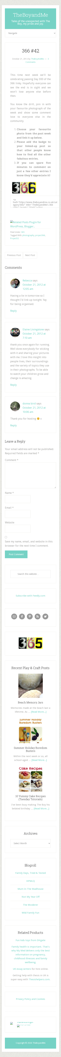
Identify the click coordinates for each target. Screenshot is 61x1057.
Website (9, 522)
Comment (11, 460)
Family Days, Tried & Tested (30, 873)
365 (23, 232)
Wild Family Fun (30, 912)
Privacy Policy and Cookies (30, 999)
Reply (13, 310)
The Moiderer (30, 904)
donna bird (29, 403)
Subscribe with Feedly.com (30, 595)
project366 (40, 235)
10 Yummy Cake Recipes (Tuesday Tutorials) (30, 797)
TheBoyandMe (30, 14)
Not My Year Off (31, 896)
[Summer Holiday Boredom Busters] (30, 744)
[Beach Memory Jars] (30, 698)
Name (9, 492)
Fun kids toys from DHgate (30, 940)
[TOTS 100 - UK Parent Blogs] (23, 1022)
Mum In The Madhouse (30, 888)
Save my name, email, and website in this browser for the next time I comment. (29, 543)
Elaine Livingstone (33, 329)
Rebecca (27, 280)
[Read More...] (38, 711)
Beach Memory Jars (30, 702)
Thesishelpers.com (39, 979)
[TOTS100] (23, 1024)
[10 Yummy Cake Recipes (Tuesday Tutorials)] (30, 792)
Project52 (14, 238)
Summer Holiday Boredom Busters (30, 749)
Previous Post (14, 255)
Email (9, 507)
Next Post (30, 255)
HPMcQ (30, 881)
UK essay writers (22, 968)
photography (28, 235)
